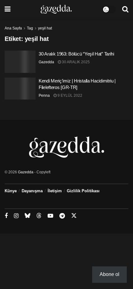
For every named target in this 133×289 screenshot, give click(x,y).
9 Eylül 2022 (69, 95)
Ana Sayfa (13, 28)
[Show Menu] (8, 9)
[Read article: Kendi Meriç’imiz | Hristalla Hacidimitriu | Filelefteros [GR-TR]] (20, 89)
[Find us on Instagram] (16, 216)
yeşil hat (45, 28)
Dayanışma (32, 191)
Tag (30, 28)
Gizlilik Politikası (83, 191)
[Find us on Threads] (38, 216)
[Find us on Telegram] (62, 216)
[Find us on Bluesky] (27, 216)
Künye (11, 191)
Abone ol (109, 274)
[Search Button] (125, 9)
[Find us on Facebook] (6, 216)
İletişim (55, 191)
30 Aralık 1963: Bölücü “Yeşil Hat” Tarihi (76, 53)
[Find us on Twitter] (74, 216)
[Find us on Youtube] (50, 216)
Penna (44, 95)
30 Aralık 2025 (75, 62)
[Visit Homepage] (56, 9)
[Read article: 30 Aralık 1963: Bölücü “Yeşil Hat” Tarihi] (20, 62)
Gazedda (46, 62)
